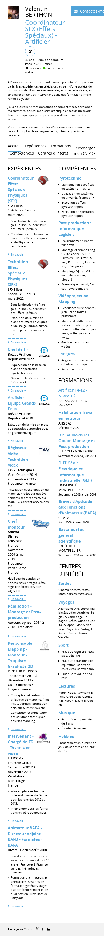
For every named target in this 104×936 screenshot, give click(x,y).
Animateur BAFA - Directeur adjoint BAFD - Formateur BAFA (25, 836)
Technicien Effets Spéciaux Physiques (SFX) (18, 273)
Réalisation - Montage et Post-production (24, 611)
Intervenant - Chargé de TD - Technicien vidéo (21, 744)
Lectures (66, 686)
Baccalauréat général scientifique (71, 535)
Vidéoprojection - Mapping (74, 298)
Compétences (77, 168)
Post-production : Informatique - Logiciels (74, 228)
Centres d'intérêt (71, 570)
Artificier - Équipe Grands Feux (22, 403)
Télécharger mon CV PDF (84, 149)
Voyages (66, 602)
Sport (63, 645)
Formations (75, 380)
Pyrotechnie (70, 178)
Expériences (24, 168)
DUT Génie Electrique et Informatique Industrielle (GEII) (75, 471)
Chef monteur (16, 524)
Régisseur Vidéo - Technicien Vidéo (18, 456)
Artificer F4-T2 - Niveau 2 (72, 393)
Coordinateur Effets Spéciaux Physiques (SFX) (21, 189)
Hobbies (66, 736)
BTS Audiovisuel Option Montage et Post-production (76, 440)
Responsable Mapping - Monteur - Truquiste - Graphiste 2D (20, 654)
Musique (66, 712)
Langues (66, 353)
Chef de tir (18, 349)
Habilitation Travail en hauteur (76, 415)
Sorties (64, 583)
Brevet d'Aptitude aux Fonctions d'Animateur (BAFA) (77, 507)
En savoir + (18, 254)
